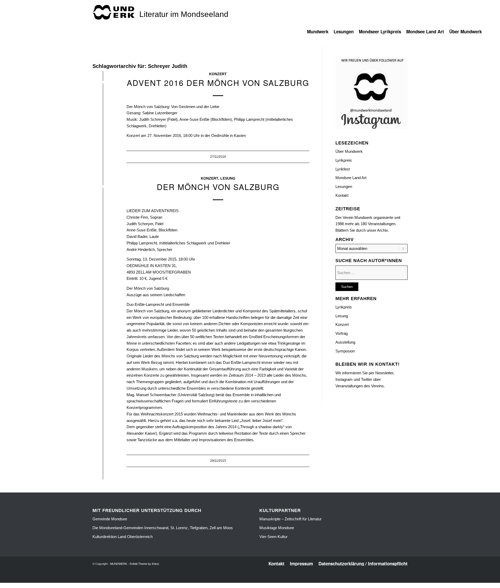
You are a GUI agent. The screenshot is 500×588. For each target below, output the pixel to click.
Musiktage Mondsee (276, 528)
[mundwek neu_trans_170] (114, 12)
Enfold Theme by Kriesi (144, 563)
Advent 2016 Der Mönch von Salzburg (218, 82)
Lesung (227, 178)
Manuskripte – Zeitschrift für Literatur (290, 519)
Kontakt (341, 195)
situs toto (238, 579)
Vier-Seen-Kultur (273, 536)
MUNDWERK (118, 563)
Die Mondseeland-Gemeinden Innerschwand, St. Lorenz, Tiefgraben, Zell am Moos (162, 528)
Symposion (345, 351)
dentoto (251, 579)
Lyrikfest (342, 169)
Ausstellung (345, 342)
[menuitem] (320, 34)
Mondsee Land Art (350, 177)
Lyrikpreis (343, 160)
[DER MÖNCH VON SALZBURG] (103, 187)
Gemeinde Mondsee (109, 519)
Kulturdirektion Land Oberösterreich (122, 536)
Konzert (218, 74)
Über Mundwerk (349, 151)
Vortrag (341, 333)
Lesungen (343, 186)
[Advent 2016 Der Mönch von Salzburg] (103, 83)
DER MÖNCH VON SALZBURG (218, 186)
